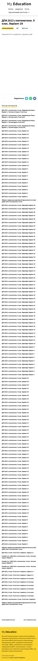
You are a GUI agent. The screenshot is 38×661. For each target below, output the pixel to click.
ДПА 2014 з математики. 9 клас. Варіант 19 (15, 134)
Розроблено (13, 657)
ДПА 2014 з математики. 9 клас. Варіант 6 (15, 179)
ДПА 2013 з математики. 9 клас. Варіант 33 (15, 437)
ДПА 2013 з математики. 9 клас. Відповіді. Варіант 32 (18, 267)
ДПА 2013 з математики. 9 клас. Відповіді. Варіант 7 (18, 354)
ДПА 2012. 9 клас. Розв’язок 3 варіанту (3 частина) (18, 582)
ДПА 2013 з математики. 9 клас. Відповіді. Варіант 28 (18, 281)
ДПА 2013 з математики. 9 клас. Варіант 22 (15, 471)
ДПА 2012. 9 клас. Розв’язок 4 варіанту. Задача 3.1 (17, 575)
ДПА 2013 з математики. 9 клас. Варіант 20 (15, 478)
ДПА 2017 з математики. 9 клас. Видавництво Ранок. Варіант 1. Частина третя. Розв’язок (18, 116)
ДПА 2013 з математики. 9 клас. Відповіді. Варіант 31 (18, 271)
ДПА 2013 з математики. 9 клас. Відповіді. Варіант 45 (18, 223)
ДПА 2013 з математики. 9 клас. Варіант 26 (15, 458)
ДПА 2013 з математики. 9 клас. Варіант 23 (15, 468)
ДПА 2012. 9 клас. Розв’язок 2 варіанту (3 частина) (18, 592)
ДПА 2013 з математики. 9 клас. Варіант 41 (15, 409)
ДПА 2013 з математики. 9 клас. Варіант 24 (15, 465)
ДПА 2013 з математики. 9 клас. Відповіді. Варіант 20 (18, 309)
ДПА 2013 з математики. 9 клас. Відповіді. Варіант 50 (18, 205)
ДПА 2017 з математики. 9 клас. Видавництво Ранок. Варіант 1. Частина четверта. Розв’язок (18, 111)
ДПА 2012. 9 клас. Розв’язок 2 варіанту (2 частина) (18, 596)
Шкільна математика (7, 28)
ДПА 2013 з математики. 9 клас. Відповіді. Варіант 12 (18, 337)
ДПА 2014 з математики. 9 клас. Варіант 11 (15, 162)
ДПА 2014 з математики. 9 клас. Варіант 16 (15, 145)
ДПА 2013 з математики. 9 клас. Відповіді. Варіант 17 (18, 319)
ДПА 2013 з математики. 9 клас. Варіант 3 (15, 537)
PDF (17, 28)
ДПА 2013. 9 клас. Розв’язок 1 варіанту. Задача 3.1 (17, 553)
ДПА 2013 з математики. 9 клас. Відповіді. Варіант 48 (18, 212)
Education (19, 4)
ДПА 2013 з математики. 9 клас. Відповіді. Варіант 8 (18, 350)
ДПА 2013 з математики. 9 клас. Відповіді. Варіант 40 (18, 240)
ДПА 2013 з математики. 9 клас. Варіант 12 (15, 506)
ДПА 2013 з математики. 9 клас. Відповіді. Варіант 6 (18, 357)
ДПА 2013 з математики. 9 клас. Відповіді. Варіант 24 (18, 295)
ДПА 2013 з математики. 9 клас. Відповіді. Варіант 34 (18, 261)
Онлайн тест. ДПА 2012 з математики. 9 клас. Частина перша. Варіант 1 (19, 567)
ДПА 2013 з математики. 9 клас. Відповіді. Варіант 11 (18, 340)
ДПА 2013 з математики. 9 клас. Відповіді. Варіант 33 (18, 264)
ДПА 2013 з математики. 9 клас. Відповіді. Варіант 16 (18, 323)
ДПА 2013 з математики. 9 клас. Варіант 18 (15, 485)
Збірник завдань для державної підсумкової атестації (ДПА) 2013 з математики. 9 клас (19, 548)
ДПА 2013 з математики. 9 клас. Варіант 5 (15, 530)
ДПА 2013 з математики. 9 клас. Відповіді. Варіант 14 (18, 330)
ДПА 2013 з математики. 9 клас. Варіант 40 (15, 413)
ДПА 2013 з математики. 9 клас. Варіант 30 (15, 447)
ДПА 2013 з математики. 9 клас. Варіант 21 (15, 475)
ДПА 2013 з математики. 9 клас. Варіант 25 (15, 461)
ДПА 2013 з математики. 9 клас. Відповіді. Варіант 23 (18, 299)
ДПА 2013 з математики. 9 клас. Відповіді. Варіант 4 (18, 364)
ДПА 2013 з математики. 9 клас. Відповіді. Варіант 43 (18, 229)
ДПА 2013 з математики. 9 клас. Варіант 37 (15, 423)
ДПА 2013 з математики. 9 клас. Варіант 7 (15, 523)
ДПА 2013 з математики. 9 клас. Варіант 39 (15, 416)
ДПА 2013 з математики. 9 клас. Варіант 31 (15, 444)
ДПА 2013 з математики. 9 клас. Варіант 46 (15, 392)
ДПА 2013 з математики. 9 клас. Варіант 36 (15, 427)
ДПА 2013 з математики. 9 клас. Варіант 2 (15, 541)
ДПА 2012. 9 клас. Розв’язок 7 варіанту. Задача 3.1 (17, 572)
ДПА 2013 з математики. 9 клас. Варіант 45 (15, 395)
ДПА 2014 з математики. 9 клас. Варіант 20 (15, 131)
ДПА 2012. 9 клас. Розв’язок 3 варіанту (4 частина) (18, 578)
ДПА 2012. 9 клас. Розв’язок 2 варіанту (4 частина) (18, 589)
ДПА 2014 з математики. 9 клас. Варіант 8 (15, 172)
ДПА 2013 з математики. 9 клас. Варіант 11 (15, 509)
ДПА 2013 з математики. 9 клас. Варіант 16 (15, 492)
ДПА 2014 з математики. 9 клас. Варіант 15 (15, 148)
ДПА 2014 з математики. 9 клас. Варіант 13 (15, 155)
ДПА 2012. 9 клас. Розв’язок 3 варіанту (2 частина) (18, 585)
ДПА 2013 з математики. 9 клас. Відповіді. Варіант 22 (18, 302)
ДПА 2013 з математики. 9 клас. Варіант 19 (15, 482)
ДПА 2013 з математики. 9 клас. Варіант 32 (15, 440)
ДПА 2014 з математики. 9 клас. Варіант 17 (15, 141)
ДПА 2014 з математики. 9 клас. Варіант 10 (15, 165)
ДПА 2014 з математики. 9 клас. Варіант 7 (15, 176)
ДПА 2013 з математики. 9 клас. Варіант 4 (15, 534)
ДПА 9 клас (25, 28)
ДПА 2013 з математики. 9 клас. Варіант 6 (15, 527)
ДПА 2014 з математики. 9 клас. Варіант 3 (15, 190)
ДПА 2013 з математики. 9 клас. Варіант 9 (15, 516)
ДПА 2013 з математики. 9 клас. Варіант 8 (15, 520)
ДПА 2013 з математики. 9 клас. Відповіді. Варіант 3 (18, 368)
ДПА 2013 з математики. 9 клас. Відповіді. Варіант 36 (18, 254)
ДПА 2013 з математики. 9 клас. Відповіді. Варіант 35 (18, 257)
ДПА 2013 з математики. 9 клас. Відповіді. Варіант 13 (18, 333)
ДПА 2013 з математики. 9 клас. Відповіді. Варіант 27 (18, 285)
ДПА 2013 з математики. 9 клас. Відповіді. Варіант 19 (18, 312)
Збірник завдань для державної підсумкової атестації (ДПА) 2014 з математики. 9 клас (19, 201)
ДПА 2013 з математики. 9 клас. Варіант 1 (15, 544)
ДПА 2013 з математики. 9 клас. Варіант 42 (15, 406)
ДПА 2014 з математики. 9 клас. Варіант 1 (15, 197)
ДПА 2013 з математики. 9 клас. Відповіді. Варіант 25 (18, 292)
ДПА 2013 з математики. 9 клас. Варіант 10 (15, 513)
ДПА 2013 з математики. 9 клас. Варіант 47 (15, 388)
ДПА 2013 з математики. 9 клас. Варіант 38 (15, 420)
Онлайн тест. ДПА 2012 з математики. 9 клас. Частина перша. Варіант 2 (19, 562)
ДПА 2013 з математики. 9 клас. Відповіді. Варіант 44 (18, 226)
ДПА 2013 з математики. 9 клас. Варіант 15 (15, 496)
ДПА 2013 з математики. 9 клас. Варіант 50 (15, 378)
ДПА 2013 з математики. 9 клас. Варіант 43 (15, 402)
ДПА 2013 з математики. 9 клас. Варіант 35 (15, 430)
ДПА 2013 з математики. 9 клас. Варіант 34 (15, 433)
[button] (26, 98)
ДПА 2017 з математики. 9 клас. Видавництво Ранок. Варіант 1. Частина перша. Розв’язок (18, 126)
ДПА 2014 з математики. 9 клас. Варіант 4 (15, 186)
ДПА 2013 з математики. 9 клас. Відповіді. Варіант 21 (18, 305)
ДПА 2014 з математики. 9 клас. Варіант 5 (15, 183)
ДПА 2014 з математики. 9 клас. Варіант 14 (15, 152)
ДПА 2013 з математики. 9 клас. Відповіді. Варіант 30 (18, 274)
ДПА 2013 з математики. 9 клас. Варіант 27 (15, 454)
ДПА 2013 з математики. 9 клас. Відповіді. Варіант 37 (18, 250)
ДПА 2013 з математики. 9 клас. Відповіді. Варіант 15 (18, 326)
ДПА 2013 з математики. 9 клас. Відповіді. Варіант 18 (18, 316)
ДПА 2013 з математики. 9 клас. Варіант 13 (15, 503)
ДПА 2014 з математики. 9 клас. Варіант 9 (15, 169)
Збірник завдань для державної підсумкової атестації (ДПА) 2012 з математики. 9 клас (19, 603)
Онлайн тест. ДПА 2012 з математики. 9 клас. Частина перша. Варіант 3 (19, 557)
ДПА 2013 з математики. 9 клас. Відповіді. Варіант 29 (18, 278)
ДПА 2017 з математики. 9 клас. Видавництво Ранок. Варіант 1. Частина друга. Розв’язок (18, 121)
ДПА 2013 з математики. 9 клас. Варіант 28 (15, 451)
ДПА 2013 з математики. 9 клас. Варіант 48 (15, 385)
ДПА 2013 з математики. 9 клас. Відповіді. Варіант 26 (18, 288)
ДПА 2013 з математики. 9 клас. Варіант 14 (15, 499)
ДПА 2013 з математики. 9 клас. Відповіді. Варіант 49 (18, 209)
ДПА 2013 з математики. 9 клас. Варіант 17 (15, 489)
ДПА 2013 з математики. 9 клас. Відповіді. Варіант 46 (18, 219)
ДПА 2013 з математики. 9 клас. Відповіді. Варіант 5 (18, 361)
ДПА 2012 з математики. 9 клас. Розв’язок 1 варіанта (18, 599)
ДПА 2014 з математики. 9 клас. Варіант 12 (15, 159)
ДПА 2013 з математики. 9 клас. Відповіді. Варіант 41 (18, 236)
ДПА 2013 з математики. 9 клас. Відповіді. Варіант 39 (18, 243)
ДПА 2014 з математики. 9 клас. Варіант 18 (15, 138)
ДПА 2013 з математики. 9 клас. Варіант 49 (15, 382)
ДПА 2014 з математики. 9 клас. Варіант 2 (15, 193)
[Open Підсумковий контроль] (29, 12)
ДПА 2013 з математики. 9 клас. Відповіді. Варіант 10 (18, 344)
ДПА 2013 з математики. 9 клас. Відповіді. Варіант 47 (18, 216)
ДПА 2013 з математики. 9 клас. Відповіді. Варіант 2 (18, 371)
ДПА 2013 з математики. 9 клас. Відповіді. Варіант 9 (18, 347)
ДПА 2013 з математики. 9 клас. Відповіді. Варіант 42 (18, 233)
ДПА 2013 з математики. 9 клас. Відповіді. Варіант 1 (18, 375)
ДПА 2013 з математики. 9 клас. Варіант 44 (15, 399)
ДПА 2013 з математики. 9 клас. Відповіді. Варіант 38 (18, 247)
